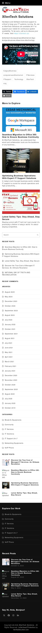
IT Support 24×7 (11, 438)
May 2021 (9, 352)
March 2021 (9, 361)
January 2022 (10, 324)
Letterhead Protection (26, 627)
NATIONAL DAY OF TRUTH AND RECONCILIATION (16, 273)
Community (9, 424)
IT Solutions (9, 434)
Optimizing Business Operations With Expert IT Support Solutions (19, 177)
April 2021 (9, 357)
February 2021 (10, 366)
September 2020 (11, 389)
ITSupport (7, 79)
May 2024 (9, 296)
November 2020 (11, 380)
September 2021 (11, 334)
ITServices (30, 75)
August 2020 (10, 394)
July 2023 (8, 320)
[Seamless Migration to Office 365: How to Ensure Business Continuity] (21, 119)
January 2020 (10, 403)
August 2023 (10, 315)
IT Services (9, 429)
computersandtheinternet (13, 75)
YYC (5, 83)
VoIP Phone (9, 448)
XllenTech (30, 79)
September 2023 (11, 310)
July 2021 (8, 343)
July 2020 (8, 398)
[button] (6, 2)
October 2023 (10, 306)
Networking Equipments (14, 443)
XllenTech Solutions (26, 625)
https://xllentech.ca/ (21, 33)
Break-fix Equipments (13, 420)
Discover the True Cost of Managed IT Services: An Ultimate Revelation (18, 266)
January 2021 (10, 371)
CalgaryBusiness (9, 71)
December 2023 (11, 301)
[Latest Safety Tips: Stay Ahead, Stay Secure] (21, 201)
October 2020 (10, 385)
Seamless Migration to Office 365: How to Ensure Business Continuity (20, 136)
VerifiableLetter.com (21, 629)
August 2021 (10, 338)
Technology (18, 79)
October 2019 (10, 408)
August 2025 (10, 292)
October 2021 (10, 329)
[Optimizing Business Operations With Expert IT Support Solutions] (21, 160)
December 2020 (11, 375)
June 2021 (9, 347)
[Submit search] (37, 235)
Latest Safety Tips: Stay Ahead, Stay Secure (21, 218)
